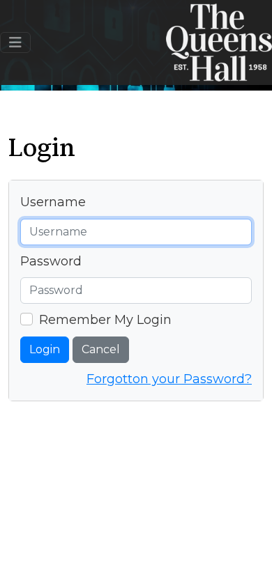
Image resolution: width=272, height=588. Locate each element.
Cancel (101, 349)
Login (44, 349)
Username (53, 202)
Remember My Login (105, 319)
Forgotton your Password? (169, 379)
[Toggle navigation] (15, 42)
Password (51, 261)
